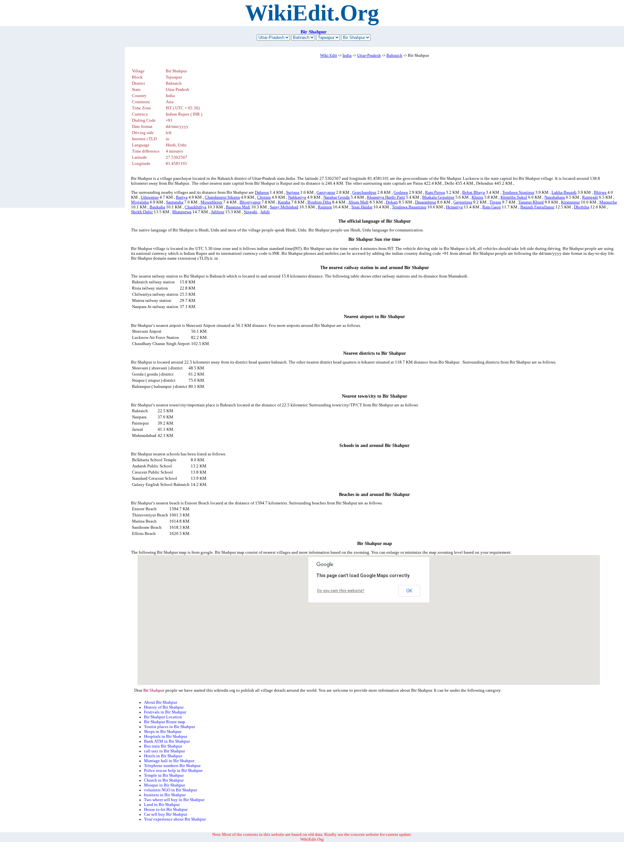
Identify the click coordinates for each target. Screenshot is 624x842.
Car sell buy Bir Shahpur (165, 814)
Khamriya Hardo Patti (386, 197)
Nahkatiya (297, 197)
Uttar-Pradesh (369, 55)
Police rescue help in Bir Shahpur (173, 770)
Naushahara (554, 197)
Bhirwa (600, 192)
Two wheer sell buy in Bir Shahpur (174, 800)
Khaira (477, 197)
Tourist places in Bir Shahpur (169, 726)
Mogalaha (140, 202)
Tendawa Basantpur (409, 207)
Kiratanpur (570, 202)
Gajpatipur (462, 202)
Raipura (325, 207)
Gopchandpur (364, 192)
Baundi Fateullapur (537, 207)
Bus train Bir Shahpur (163, 746)
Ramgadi (590, 197)
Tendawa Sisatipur (518, 192)
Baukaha (157, 207)
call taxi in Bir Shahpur (164, 751)
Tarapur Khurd (531, 202)
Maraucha (608, 202)
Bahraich (394, 55)
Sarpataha (174, 202)
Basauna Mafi (238, 207)
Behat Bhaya (473, 192)
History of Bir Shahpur (164, 707)
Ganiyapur (326, 192)
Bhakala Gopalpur (438, 197)
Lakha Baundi (564, 192)
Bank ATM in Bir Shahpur (167, 741)
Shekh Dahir (142, 212)
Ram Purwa (435, 192)
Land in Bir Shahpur (162, 804)
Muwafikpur (211, 202)
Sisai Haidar (361, 207)
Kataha (284, 202)
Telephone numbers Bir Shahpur (172, 765)
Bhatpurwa (181, 212)
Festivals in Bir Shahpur (165, 712)
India (347, 55)
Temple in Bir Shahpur (164, 775)
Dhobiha (581, 207)
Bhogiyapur (250, 202)
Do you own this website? (340, 590)
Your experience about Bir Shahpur (175, 819)
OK (409, 590)
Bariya (182, 197)
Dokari (392, 202)
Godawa (401, 192)
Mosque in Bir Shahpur (164, 785)
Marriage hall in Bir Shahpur (169, 761)
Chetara (264, 197)
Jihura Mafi (358, 202)
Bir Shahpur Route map (164, 722)
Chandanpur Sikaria (222, 197)
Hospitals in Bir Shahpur (165, 736)
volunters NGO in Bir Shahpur (170, 790)
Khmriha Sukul (513, 197)
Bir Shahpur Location (163, 717)
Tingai (495, 202)
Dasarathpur (425, 202)
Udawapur (150, 197)
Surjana (292, 192)
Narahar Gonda (336, 197)
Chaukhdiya (195, 207)
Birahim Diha (319, 202)
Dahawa (262, 192)
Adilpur (217, 212)
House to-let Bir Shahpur (166, 809)
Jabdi (265, 212)
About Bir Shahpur (160, 702)
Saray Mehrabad (284, 207)
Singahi (250, 212)
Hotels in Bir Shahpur (163, 756)
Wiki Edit (328, 55)
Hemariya (454, 207)
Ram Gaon (491, 207)
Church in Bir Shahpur (164, 780)
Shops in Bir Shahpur (162, 731)
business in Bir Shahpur (165, 795)
